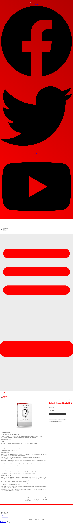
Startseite (3, 522)
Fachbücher (55, 405)
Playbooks (5, 230)
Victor (4, 232)
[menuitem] (70, 400)
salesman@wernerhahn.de (32, 2)
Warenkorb (45, 499)
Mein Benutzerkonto (28, 500)
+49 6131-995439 (21, 2)
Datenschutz (5, 513)
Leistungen (5, 228)
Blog (4, 229)
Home (4, 227)
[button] (36, 312)
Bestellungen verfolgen (36, 500)
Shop (50, 405)
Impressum (5, 512)
